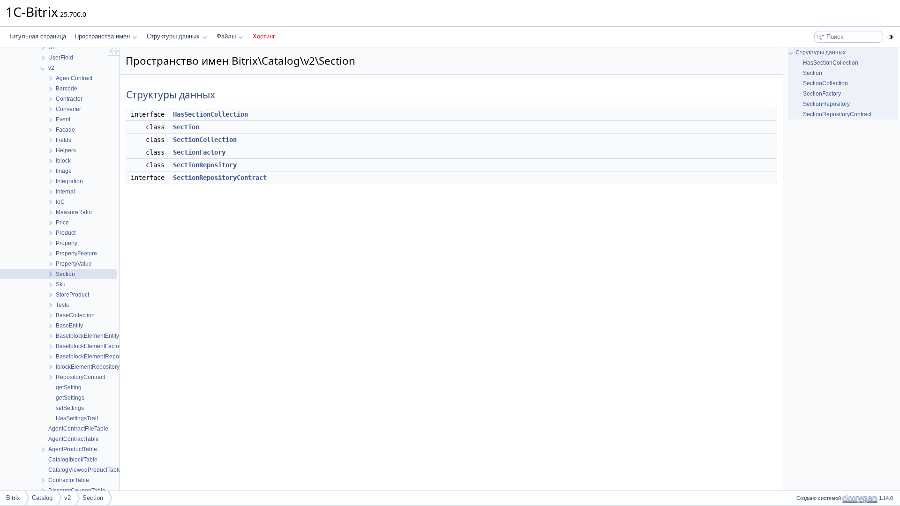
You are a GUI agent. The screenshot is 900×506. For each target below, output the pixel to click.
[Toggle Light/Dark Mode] (890, 37)
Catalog (42, 497)
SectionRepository (205, 165)
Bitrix (13, 497)
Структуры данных (173, 36)
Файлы (226, 36)
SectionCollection (205, 139)
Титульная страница (37, 36)
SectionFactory (199, 152)
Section (186, 127)
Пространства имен (102, 36)
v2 (67, 497)
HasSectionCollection (210, 114)
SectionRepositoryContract (220, 177)
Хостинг (264, 36)
